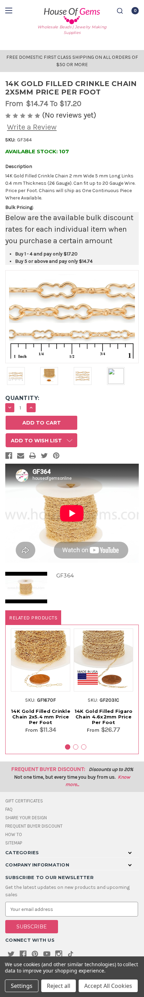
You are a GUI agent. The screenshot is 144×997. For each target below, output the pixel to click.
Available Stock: (37, 151)
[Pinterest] (56, 457)
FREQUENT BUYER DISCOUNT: (48, 769)
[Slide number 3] (83, 747)
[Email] (20, 457)
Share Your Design (26, 817)
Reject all (58, 986)
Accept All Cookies (108, 986)
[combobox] (120, 11)
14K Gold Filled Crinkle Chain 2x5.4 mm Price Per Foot (40, 716)
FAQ (9, 809)
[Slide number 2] (75, 747)
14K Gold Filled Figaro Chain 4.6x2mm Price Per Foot (103, 716)
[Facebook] (8, 457)
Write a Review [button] (32, 127)
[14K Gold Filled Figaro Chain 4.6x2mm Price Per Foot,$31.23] (103, 660)
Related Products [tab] (33, 618)
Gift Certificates (24, 800)
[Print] (32, 457)
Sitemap (13, 842)
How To (13, 834)
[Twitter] (44, 457)
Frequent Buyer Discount (34, 826)
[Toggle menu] (9, 10)
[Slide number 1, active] (67, 747)
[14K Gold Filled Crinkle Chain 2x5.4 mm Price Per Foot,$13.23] (40, 660)
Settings (22, 986)
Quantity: (22, 398)
